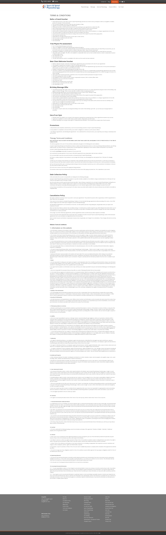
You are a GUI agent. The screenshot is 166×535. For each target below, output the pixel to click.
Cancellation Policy (67, 500)
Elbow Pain (107, 500)
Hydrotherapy (87, 513)
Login (99, 533)
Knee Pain (107, 510)
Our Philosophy (66, 502)
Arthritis (106, 498)
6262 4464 (47, 1)
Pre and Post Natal (88, 506)
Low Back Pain (108, 512)
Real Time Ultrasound (88, 517)
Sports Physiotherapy (88, 508)
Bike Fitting (86, 500)
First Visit (64, 497)
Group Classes (87, 504)
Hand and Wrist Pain (109, 504)
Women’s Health (87, 497)
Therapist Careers (87, 521)
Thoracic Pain (108, 521)
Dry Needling (86, 515)
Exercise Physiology (102, 7)
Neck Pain (107, 513)
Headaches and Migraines (110, 506)
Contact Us (103, 1)
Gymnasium (86, 512)
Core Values (65, 510)
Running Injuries (108, 515)
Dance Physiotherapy (88, 510)
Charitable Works (87, 502)
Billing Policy (65, 504)
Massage (93, 7)
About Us (65, 498)
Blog (109, 1)
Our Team (121, 7)
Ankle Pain (107, 497)
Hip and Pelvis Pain (109, 508)
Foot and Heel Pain (109, 502)
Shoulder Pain (108, 519)
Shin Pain (107, 517)
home (56, 1)
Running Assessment (88, 498)
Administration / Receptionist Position (92, 519)
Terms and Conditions (67, 508)
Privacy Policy (65, 506)
